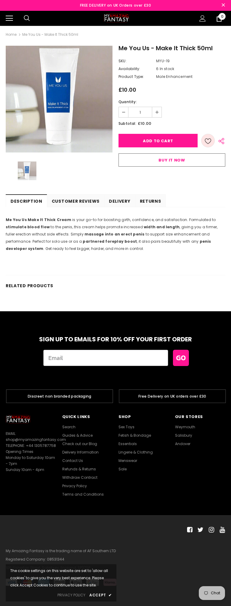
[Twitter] (199, 530)
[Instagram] (210, 530)
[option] (59, 99)
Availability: (129, 68)
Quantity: (128, 101)
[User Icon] (202, 18)
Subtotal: (127, 123)
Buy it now (172, 160)
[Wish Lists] (208, 140)
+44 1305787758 (41, 445)
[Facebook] (188, 530)
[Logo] (116, 18)
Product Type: (131, 76)
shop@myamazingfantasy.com (36, 439)
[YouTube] (221, 530)
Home (11, 34)
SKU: (123, 60)
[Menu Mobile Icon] (9, 18)
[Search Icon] (27, 18)
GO (181, 357)
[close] (223, 5)
